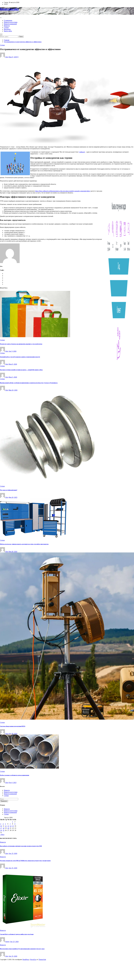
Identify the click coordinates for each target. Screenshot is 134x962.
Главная (6, 40)
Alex (6, 57)
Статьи (6, 27)
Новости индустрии (10, 22)
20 (8, 828)
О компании (8, 20)
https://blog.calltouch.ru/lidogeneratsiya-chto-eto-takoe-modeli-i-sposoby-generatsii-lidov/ (62, 191)
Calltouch (82, 152)
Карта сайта (8, 31)
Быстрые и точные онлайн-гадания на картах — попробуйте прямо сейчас (21, 369)
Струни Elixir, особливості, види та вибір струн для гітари (16, 934)
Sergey (7, 941)
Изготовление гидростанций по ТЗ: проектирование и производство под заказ (22, 948)
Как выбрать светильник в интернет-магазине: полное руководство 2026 (21, 846)
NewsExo (33, 959)
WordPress (25, 959)
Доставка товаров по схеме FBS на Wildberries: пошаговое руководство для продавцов (25, 860)
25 (3, 830)
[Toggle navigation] (1, 17)
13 (8, 826)
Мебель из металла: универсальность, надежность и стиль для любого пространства (24, 544)
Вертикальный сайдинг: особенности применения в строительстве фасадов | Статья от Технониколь (29, 383)
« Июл (2, 834)
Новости (7, 26)
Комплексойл (9, 9)
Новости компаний (10, 24)
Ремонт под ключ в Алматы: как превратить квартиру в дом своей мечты (21, 344)
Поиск (21, 36)
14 (10, 826)
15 (13, 826)
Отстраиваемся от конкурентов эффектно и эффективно (22, 42)
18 (3, 828)
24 (1, 830)
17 (1, 828)
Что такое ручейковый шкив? (8, 490)
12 (6, 826)
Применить (4, 801)
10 (1, 826)
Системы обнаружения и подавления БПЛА (12, 726)
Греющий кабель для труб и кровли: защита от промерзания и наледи (20, 357)
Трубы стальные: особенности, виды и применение (14, 775)
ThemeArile (42, 959)
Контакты (7, 29)
